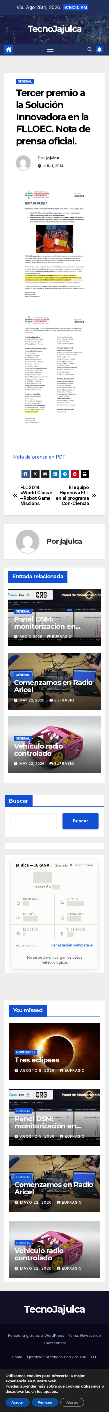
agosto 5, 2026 (38, 1136)
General (25, 81)
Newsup (87, 1335)
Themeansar (54, 1343)
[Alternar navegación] (50, 50)
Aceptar (17, 1402)
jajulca (52, 157)
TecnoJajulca (55, 29)
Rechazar (45, 1402)
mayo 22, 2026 (36, 1202)
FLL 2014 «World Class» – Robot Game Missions (36, 495)
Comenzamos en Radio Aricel (53, 686)
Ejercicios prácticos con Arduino (56, 1356)
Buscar (18, 801)
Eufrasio (62, 636)
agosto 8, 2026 (38, 1070)
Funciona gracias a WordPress (36, 1335)
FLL (94, 1356)
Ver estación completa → (72, 945)
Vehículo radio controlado (38, 750)
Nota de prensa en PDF (39, 457)
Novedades (25, 1052)
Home (17, 1356)
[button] (89, 49)
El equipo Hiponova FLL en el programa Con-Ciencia (72, 495)
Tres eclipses (37, 1060)
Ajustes (72, 1402)
